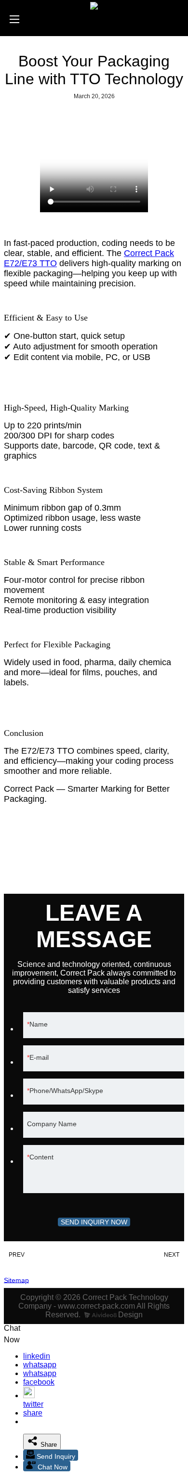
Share (48, 1444)
